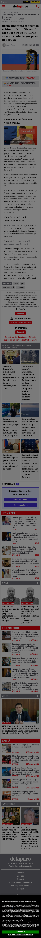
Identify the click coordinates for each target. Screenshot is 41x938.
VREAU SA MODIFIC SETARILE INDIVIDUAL (20, 935)
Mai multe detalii (9, 907)
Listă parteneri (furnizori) (7, 928)
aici (29, 915)
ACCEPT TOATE (20, 932)
